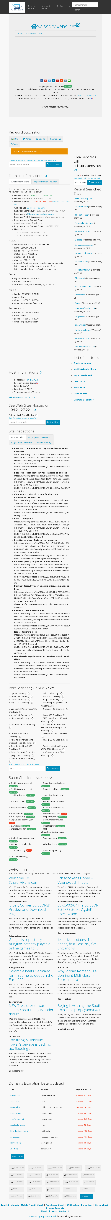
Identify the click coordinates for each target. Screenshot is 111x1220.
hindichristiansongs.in (19, 1131)
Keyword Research (32, 7)
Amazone (56, 138)
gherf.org (14, 1149)
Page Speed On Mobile (21, 442)
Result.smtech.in (82, 269)
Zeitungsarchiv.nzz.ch (85, 346)
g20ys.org (14, 1101)
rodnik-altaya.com (17, 1125)
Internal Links (17, 437)
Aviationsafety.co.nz (84, 198)
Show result (55, 164)
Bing (16, 138)
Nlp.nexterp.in (81, 261)
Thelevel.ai (80, 278)
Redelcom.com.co (83, 231)
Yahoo (28, 138)
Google (41, 138)
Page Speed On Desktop (39, 437)
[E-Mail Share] (69, 80)
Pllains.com (80, 294)
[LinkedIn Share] (53, 80)
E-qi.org (78, 239)
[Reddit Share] (65, 80)
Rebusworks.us (82, 338)
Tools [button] (68, 6)
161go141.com (82, 214)
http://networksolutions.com (40, 213)
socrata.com (15, 1137)
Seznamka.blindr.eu (84, 223)
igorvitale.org (15, 1143)
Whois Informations (20, 181)
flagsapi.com (15, 1113)
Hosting (60, 6)
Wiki (16, 144)
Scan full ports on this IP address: (24, 764)
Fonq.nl (78, 303)
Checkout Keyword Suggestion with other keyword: (32, 160)
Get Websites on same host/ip (22, 418)
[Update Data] (45, 175)
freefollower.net (17, 1119)
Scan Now (53, 422)
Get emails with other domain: (88, 178)
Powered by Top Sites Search (42, 1216)
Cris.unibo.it (80, 324)
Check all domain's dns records (21, 397)
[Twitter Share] (49, 80)
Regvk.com (80, 316)
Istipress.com (81, 206)
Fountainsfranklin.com (85, 308)
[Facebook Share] (41, 80)
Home (20, 33)
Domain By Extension (46, 7)
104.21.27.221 (32, 379)
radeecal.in (15, 1107)
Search (77, 9)
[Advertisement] (55, 58)
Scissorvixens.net (33, 33)
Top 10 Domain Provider (45, 181)
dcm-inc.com (15, 1095)
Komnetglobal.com (83, 253)
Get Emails (96, 182)
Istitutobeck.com (83, 330)
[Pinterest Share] (57, 80)
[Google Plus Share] (45, 80)
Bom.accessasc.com (84, 244)
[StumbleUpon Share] (61, 80)
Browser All (17, 1156)
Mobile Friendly (44, 442)
